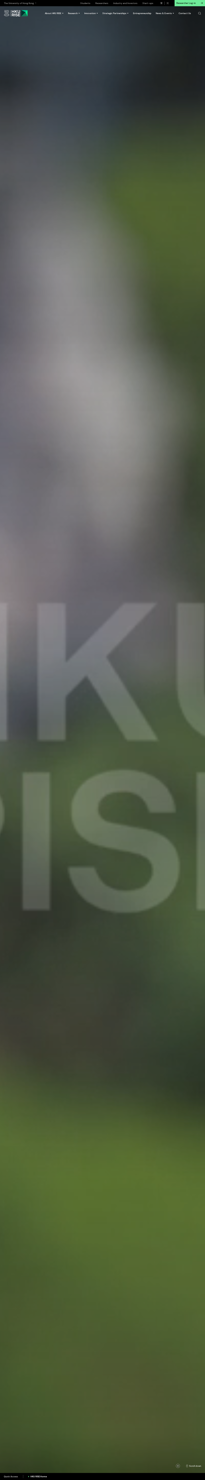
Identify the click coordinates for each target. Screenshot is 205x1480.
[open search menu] (199, 13)
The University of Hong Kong (19, 3)
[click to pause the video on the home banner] (178, 1466)
